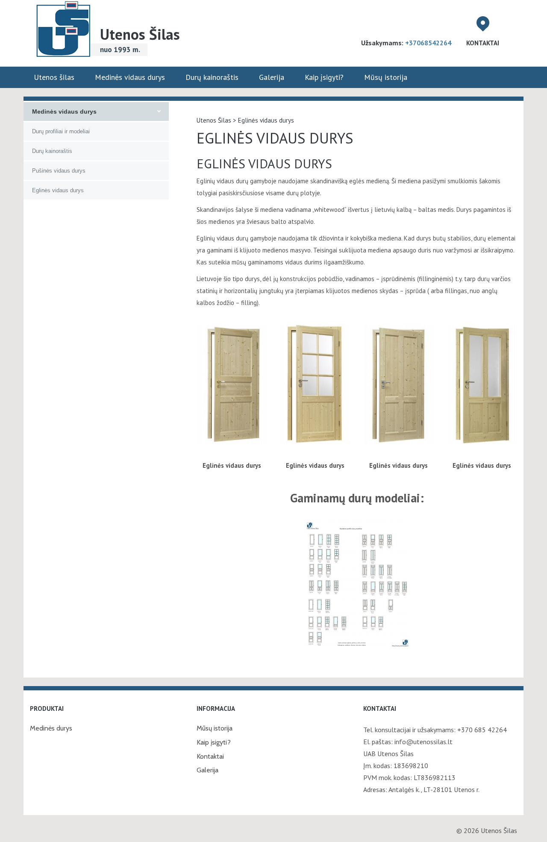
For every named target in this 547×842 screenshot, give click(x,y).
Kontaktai (482, 43)
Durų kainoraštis (211, 77)
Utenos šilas (54, 77)
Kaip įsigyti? (324, 77)
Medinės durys (51, 728)
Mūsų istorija (385, 77)
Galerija (271, 77)
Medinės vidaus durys (130, 77)
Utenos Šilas (140, 34)
